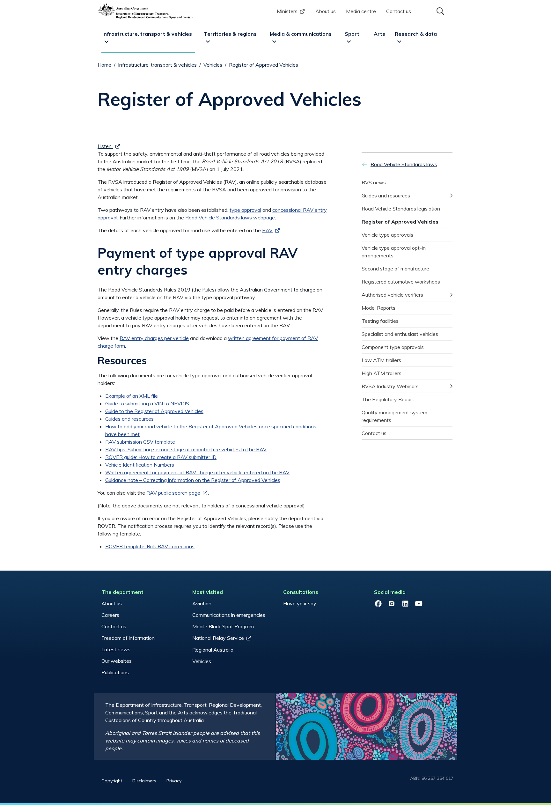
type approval (245, 210)
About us (325, 11)
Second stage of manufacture (395, 268)
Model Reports (378, 308)
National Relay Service (218, 638)
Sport (352, 34)
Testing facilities (380, 321)
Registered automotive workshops (401, 281)
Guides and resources (129, 419)
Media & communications (301, 34)
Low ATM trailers (381, 360)
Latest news (115, 649)
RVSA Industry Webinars (390, 386)
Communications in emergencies (228, 615)
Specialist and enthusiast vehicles (400, 334)
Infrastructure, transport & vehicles (147, 34)
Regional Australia (212, 649)
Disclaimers (144, 781)
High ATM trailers (381, 373)
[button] (439, 10)
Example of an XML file (131, 396)
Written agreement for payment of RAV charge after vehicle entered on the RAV (197, 472)
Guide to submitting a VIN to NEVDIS (147, 403)
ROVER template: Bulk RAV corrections (150, 546)
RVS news (374, 182)
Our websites (116, 661)
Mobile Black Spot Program (223, 626)
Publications (115, 672)
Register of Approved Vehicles (400, 221)
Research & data (416, 34)
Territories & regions (230, 34)
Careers (110, 615)
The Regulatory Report (388, 399)
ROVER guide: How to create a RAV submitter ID (161, 457)
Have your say (299, 603)
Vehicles (212, 65)
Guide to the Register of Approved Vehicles (154, 411)
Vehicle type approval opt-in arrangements (394, 252)
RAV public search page (173, 493)
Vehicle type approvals (387, 235)
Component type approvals (393, 347)
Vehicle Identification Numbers (139, 465)
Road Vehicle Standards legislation (401, 208)
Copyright (111, 781)
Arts (379, 34)
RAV (267, 230)
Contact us (398, 11)
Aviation (201, 603)
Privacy (173, 781)
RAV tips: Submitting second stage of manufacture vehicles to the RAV (186, 449)
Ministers (287, 11)
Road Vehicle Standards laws (404, 164)
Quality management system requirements (395, 416)
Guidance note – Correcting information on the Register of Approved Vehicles (192, 480)
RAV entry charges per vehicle (154, 338)
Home (104, 65)
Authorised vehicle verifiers (392, 295)
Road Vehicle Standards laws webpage (230, 217)
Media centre (361, 11)
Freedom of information (128, 638)
